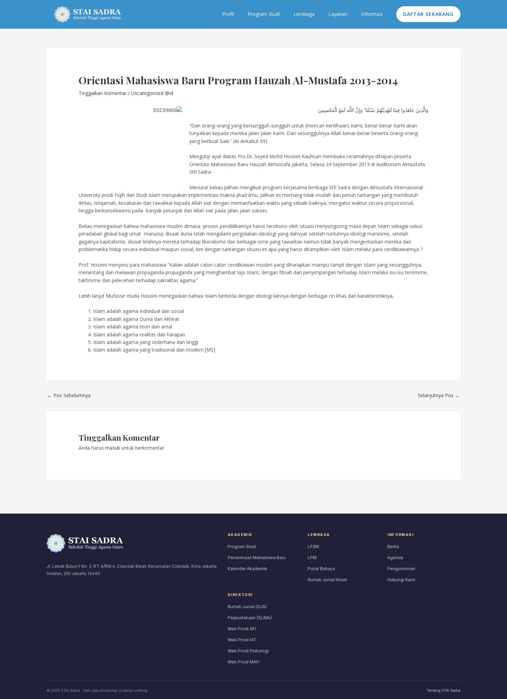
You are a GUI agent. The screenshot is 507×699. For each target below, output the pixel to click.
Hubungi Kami (401, 579)
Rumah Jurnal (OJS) (247, 606)
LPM (312, 557)
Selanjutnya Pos (439, 395)
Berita (393, 546)
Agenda (395, 557)
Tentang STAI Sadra (443, 690)
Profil (228, 14)
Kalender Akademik (247, 568)
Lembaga (304, 14)
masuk (112, 447)
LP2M (313, 546)
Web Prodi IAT (242, 639)
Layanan (337, 14)
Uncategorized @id (152, 93)
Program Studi (264, 14)
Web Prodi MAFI (244, 661)
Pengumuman (401, 568)
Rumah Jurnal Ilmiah (327, 579)
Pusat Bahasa (321, 568)
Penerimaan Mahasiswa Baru (257, 557)
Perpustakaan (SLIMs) (250, 617)
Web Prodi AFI (242, 628)
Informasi (371, 14)
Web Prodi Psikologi (248, 650)
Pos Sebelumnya (69, 395)
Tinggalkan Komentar (103, 93)
